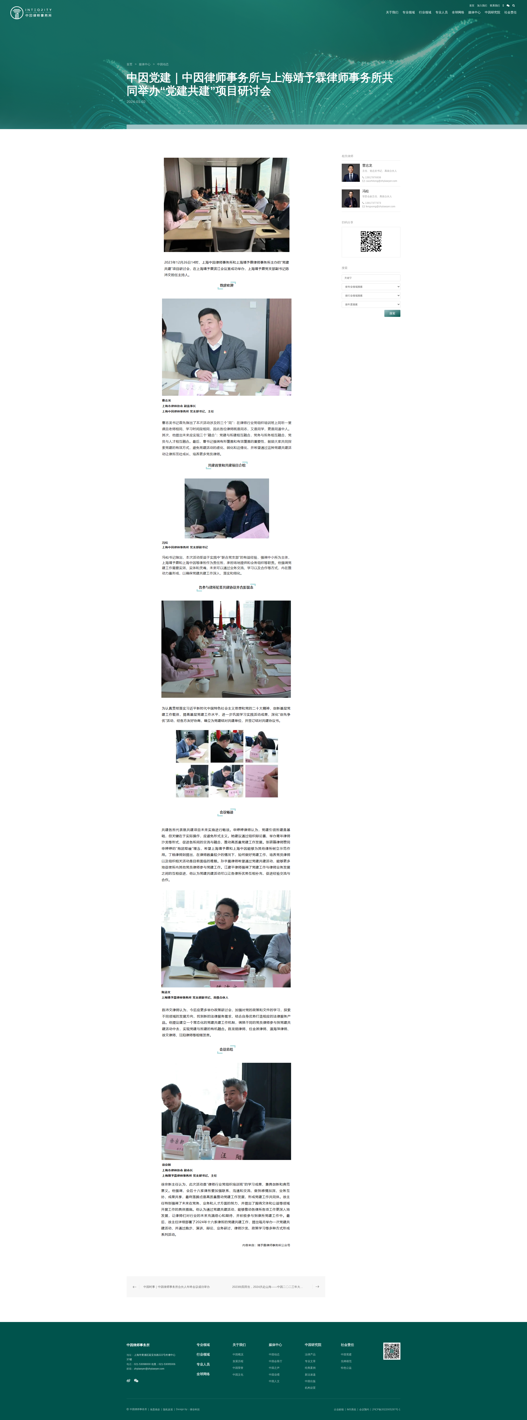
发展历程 (238, 1361)
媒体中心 (474, 12)
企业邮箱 (339, 1409)
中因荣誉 (238, 1367)
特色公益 (346, 1367)
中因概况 (238, 1354)
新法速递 (310, 1374)
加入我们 (482, 5)
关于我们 (392, 12)
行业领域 (425, 12)
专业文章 (310, 1361)
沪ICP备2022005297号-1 (386, 1409)
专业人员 (441, 12)
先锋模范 (346, 1361)
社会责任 (510, 12)
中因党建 (346, 1354)
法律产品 (310, 1354)
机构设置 (310, 1387)
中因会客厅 (275, 1361)
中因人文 (274, 1381)
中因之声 (274, 1367)
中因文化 (238, 1374)
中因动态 (163, 64)
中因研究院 (492, 12)
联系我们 (495, 5)
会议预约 (364, 1409)
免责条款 (155, 1409)
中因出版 (310, 1381)
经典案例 (310, 1367)
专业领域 (408, 12)
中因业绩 (274, 1374)
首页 (471, 5)
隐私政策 (168, 1409)
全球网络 (458, 12)
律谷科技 (195, 1409)
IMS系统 (351, 1409)
